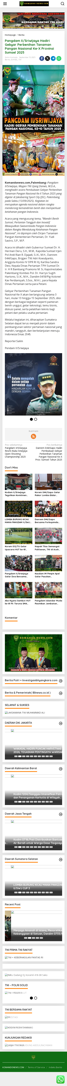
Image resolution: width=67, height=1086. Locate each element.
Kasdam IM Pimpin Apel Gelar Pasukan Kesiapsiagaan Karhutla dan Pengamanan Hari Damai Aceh (48, 575)
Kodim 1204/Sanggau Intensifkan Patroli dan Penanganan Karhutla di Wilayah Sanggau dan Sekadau (32, 795)
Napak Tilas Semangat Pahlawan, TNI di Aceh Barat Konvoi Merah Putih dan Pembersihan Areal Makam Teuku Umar (48, 548)
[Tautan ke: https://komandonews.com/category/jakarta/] (61, 723)
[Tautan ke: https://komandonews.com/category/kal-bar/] (61, 769)
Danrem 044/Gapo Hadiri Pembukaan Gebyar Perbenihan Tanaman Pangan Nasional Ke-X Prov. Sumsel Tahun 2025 (48, 452)
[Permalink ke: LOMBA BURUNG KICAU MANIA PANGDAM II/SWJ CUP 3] (18, 508)
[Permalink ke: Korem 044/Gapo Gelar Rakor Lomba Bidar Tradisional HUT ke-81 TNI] (48, 481)
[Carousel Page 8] (43, 756)
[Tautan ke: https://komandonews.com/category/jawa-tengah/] (61, 814)
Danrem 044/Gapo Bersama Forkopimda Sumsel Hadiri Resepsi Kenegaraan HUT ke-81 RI (48, 521)
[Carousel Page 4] (27, 756)
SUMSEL (14, 59)
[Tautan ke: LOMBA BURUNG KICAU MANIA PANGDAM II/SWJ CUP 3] (33, 880)
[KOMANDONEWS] (34, 3)
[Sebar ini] (41, 58)
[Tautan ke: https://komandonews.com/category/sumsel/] (61, 860)
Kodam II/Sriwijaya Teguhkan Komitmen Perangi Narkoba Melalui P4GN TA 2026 (18, 494)
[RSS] (33, 436)
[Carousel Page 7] (39, 756)
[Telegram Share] (53, 58)
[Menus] (5, 3)
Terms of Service (36, 1067)
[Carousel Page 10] (51, 756)
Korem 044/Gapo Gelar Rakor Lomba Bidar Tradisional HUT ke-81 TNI (47, 494)
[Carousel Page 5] (31, 756)
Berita (7, 59)
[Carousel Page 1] (16, 756)
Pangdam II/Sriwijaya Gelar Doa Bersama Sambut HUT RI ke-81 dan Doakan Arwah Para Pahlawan (18, 575)
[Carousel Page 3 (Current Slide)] (23, 756)
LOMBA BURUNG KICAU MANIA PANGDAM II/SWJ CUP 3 (17, 521)
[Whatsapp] (58, 58)
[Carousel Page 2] (19, 756)
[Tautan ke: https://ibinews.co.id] (61, 693)
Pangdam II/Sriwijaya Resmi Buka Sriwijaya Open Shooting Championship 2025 (16, 450)
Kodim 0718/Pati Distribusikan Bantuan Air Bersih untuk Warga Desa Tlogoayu (32, 841)
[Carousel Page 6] (35, 756)
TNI (19, 59)
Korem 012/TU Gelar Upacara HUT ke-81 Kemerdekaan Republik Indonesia (17, 548)
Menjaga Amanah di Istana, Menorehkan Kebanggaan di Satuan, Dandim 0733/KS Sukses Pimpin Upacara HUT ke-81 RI (33, 932)
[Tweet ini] (47, 58)
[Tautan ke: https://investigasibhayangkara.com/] (61, 681)
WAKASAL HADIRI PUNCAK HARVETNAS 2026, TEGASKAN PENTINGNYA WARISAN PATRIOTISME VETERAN (32, 750)
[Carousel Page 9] (47, 756)
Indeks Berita (55, 1067)
